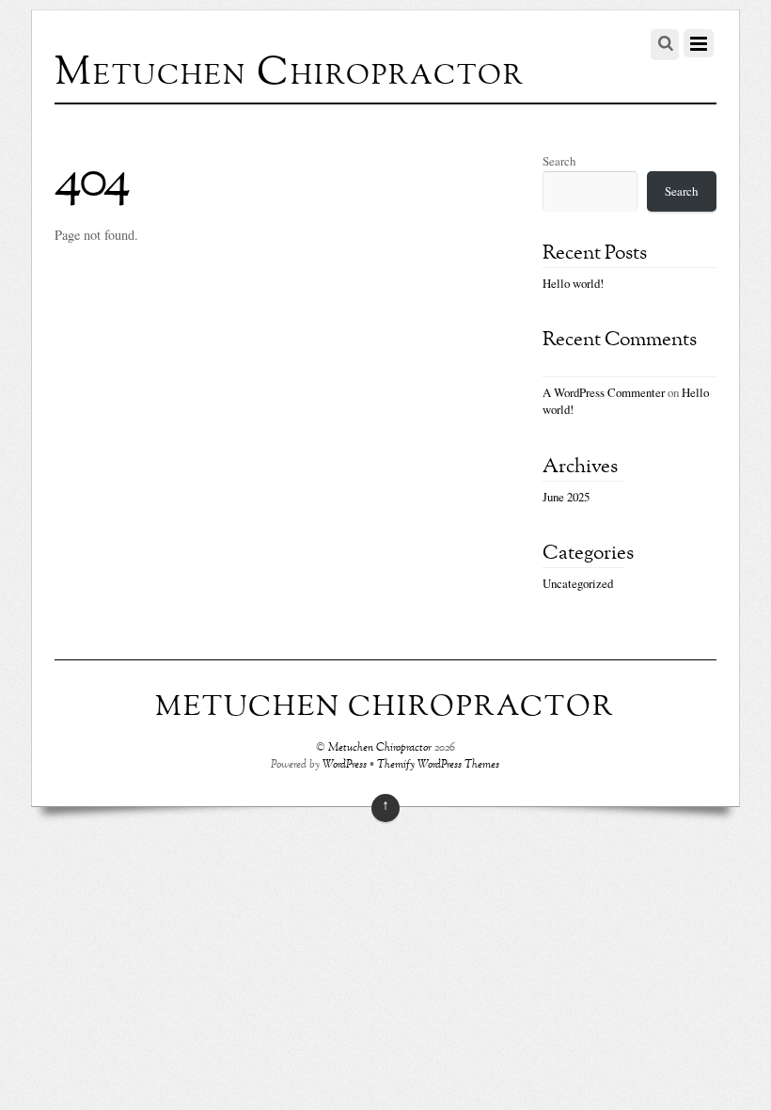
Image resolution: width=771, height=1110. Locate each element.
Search (559, 160)
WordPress (345, 765)
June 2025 (566, 496)
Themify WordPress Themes (438, 765)
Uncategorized (578, 583)
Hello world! (573, 283)
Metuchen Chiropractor (380, 748)
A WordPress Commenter (604, 392)
